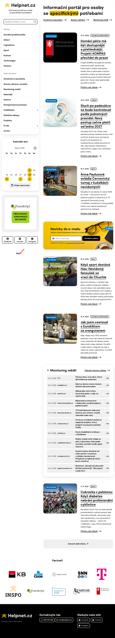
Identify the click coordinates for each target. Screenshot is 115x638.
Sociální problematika (14, 34)
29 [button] (30, 175)
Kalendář (8, 94)
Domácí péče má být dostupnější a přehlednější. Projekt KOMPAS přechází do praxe (94, 49)
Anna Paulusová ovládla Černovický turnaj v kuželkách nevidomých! (95, 180)
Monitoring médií (12, 89)
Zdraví (7, 40)
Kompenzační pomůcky (15, 104)
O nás (6, 125)
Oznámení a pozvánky (14, 78)
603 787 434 (48, 620)
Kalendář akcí (20, 141)
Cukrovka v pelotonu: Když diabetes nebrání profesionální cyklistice (97, 498)
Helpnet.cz (23, 5)
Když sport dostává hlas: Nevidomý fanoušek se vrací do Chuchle (95, 271)
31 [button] (7, 179)
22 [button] (30, 170)
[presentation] (60, 47)
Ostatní (7, 66)
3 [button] (20, 179)
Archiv (7, 130)
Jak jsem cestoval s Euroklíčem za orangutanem (94, 326)
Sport (6, 50)
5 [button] (29, 179)
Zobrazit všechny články (95, 370)
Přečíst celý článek (89, 87)
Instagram (32, 242)
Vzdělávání (9, 110)
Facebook (7, 242)
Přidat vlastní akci (22, 185)
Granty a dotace (78, 20)
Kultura (7, 55)
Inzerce (7, 99)
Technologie (9, 60)
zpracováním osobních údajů (75, 243)
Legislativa (9, 45)
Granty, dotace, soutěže (15, 84)
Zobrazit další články (77, 544)
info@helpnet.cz (65, 620)
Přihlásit (91, 238)
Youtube (20, 242)
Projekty (8, 120)
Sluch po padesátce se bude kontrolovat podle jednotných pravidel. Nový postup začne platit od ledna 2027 (96, 116)
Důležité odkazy (11, 115)
